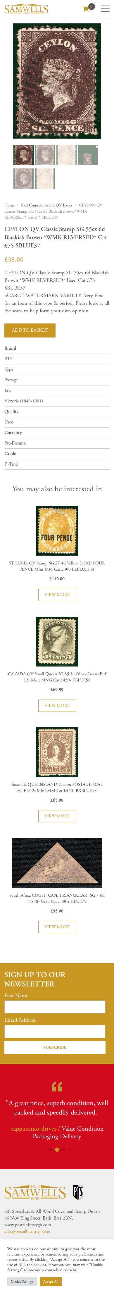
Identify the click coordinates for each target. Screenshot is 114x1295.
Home (9, 205)
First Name (16, 995)
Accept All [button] (50, 1281)
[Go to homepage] (26, 9)
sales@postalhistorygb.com (28, 1232)
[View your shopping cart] (86, 8)
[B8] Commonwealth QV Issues (46, 205)
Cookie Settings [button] (22, 1281)
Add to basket (30, 330)
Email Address (20, 1020)
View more (57, 594)
